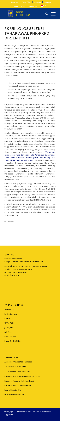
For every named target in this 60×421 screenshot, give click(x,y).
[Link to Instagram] (6, 289)
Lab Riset (8, 332)
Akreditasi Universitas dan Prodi (18, 362)
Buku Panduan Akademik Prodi (17, 385)
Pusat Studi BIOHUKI (12, 341)
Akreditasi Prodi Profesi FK (19, 371)
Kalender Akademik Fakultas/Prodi (19, 381)
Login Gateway (10, 314)
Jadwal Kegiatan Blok (13, 390)
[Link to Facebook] (49, 417)
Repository (14, 6)
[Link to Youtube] (53, 417)
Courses (47, 2)
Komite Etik (33, 6)
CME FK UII (8, 318)
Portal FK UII (26, 2)
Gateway (37, 2)
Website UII (9, 309)
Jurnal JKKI (8, 327)
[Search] (45, 13)
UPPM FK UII (9, 323)
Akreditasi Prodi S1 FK (17, 366)
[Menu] (52, 13)
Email (23, 6)
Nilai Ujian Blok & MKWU (14, 394)
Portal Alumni (10, 336)
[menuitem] (14, 2)
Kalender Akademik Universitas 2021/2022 (22, 376)
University (14, 2)
